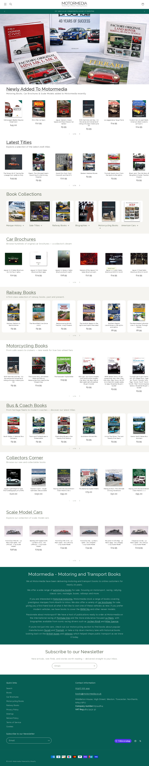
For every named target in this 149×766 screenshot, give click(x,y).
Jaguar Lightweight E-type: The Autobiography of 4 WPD (13, 489)
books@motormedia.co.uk (88, 694)
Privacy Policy (12, 710)
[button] (5, 4)
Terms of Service (13, 722)
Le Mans (109, 618)
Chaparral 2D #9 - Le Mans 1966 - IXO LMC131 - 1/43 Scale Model (139, 542)
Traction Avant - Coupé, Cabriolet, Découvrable (38, 489)
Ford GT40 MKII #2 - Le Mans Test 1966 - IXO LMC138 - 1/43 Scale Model (13, 543)
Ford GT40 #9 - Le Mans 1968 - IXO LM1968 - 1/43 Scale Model (88, 542)
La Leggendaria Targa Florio (114, 120)
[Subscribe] (94, 666)
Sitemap (10, 714)
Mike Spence (111, 621)
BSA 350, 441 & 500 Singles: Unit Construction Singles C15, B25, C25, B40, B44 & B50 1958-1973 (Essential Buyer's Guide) (89, 380)
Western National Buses (88, 173)
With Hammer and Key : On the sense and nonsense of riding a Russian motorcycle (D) (89, 122)
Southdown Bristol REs (89, 436)
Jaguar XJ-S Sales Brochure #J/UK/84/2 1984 (13, 271)
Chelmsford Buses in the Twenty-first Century (63, 437)
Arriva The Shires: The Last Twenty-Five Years (114, 437)
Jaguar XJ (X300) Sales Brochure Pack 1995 (39, 271)
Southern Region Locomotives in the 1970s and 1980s (114, 325)
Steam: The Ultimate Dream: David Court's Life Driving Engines (39, 175)
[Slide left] (69, 133)
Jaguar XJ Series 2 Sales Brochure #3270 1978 (63, 271)
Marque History (14, 225)
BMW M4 (85, 609)
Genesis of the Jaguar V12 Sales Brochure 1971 (89, 271)
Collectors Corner (24, 457)
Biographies (81, 225)
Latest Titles (19, 142)
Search (9, 688)
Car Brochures (21, 239)
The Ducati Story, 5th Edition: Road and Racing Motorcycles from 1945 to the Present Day (38, 379)
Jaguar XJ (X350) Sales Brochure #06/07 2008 (114, 271)
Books (9, 693)
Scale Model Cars (24, 512)
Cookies (9, 727)
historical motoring (62, 599)
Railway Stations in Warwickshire (13, 324)
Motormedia (17, 761)
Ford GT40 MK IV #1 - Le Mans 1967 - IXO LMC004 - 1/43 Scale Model (64, 542)
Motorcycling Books (108, 225)
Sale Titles (34, 225)
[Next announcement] (144, 11)
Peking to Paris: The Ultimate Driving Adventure (114, 489)
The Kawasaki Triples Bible (63, 376)
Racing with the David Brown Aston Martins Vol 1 (63, 489)
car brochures (105, 602)
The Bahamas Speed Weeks (89, 489)
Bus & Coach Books (26, 405)
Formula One (63, 618)
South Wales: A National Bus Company (13, 437)
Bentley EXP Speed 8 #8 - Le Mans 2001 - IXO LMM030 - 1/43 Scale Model (38, 543)
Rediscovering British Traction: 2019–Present (64, 324)
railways (69, 633)
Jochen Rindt (93, 621)
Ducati (47, 630)
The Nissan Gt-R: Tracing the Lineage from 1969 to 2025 (13, 174)
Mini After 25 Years (38, 120)
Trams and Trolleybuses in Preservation (38, 437)
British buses (53, 633)
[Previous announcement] (4, 11)
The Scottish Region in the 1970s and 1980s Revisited (88, 324)
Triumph (60, 630)
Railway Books (59, 225)
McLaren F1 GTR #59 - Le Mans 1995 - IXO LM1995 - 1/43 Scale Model (114, 542)
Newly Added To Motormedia (36, 89)
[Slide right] (79, 133)
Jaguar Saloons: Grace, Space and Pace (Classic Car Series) (64, 122)
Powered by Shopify (29, 761)
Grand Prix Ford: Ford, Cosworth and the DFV (64, 174)
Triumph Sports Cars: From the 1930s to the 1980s (114, 174)
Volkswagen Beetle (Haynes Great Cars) (13, 121)
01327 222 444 (82, 688)
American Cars (128, 225)
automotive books (62, 590)
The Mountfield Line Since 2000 (39, 324)
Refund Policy (12, 718)
